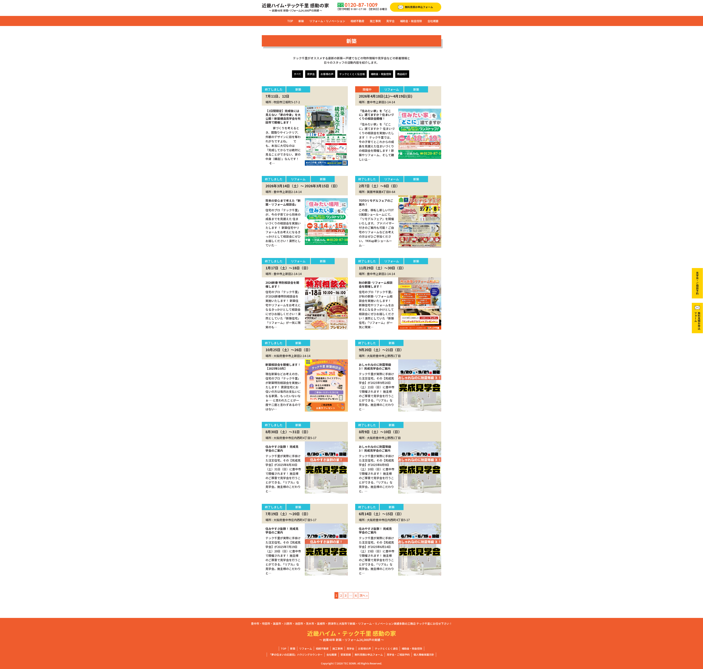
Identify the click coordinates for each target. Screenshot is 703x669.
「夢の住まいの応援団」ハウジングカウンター (296, 654)
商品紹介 (402, 74)
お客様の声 (327, 74)
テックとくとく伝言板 (352, 74)
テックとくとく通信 (386, 648)
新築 (301, 21)
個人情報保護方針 (424, 654)
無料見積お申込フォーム (369, 654)
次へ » (364, 595)
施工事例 (375, 21)
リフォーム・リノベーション (327, 21)
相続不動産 (357, 21)
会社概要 (432, 21)
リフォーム (305, 648)
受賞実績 (346, 654)
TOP (290, 21)
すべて (297, 74)
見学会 (390, 21)
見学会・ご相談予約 (398, 654)
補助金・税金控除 (411, 21)
